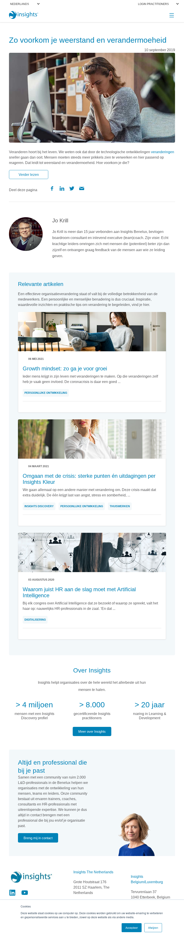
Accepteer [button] (131, 927)
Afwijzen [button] (153, 927)
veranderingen (162, 152)
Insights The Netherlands (93, 872)
